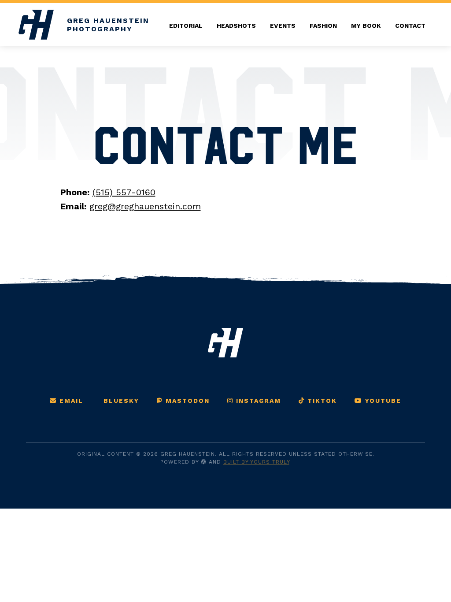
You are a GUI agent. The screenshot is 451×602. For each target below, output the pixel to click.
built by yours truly (256, 462)
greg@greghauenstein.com (145, 206)
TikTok (321, 400)
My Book (366, 25)
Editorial (186, 25)
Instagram (257, 400)
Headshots (236, 25)
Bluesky (120, 400)
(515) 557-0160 (123, 192)
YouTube (381, 400)
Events (283, 25)
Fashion (323, 25)
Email (70, 400)
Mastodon (186, 400)
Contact (410, 25)
